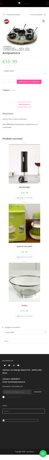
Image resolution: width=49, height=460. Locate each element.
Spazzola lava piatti (24, 246)
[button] (43, 453)
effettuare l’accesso (14, 124)
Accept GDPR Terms (13, 397)
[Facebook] (9, 365)
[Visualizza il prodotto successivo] (45, 14)
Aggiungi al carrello (29, 82)
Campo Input (9, 71)
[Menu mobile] (1, 3)
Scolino (24, 305)
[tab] (24, 104)
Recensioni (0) (24, 104)
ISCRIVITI (38, 392)
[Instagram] (13, 365)
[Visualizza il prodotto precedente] (4, 14)
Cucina (13, 90)
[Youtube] (18, 365)
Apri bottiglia (24, 187)
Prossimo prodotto (36, 15)
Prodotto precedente (13, 15)
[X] (4, 365)
